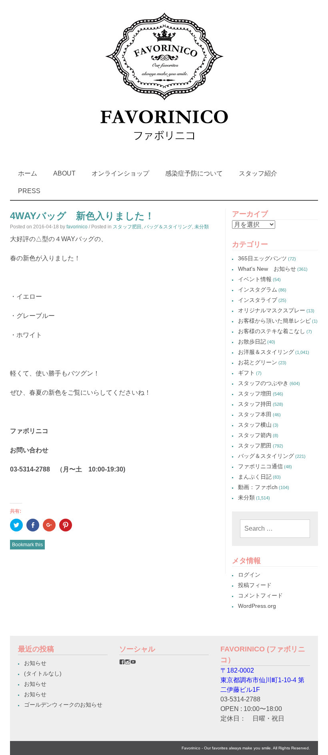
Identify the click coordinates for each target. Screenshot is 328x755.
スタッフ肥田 (127, 227)
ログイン (249, 574)
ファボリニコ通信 (260, 466)
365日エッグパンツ (262, 258)
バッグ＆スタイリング (168, 227)
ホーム (27, 173)
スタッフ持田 (255, 404)
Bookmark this (27, 544)
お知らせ (35, 663)
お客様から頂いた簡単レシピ (274, 321)
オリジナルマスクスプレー (271, 310)
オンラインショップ (120, 173)
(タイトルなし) (43, 673)
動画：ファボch (258, 487)
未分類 (201, 227)
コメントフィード (260, 595)
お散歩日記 (252, 341)
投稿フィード (255, 585)
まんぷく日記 (255, 476)
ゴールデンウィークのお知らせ (63, 704)
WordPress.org (257, 606)
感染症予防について (194, 173)
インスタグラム (257, 289)
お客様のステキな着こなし (271, 331)
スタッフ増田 (255, 393)
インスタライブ (257, 300)
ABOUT (64, 173)
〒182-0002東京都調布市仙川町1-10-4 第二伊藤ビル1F (262, 680)
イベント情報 (255, 279)
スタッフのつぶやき (263, 383)
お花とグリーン (257, 362)
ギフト (246, 373)
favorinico (77, 227)
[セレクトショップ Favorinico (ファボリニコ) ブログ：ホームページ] (163, 147)
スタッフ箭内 (255, 435)
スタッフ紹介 (258, 173)
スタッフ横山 (255, 424)
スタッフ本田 (255, 414)
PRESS (29, 191)
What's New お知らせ (267, 269)
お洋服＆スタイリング (266, 352)
